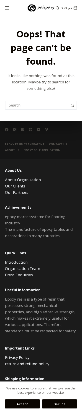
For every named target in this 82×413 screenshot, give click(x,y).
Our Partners (16, 192)
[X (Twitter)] (14, 129)
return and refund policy (27, 363)
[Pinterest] (30, 129)
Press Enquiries (19, 274)
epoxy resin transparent (24, 144)
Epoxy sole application (42, 150)
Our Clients (15, 186)
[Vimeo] (46, 129)
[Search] (57, 8)
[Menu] (7, 8)
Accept (22, 404)
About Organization (23, 179)
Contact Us (58, 144)
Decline (60, 404)
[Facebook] (6, 129)
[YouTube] (38, 129)
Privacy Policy (17, 357)
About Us (12, 150)
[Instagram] (22, 129)
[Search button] (72, 105)
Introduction (16, 262)
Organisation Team (22, 268)
